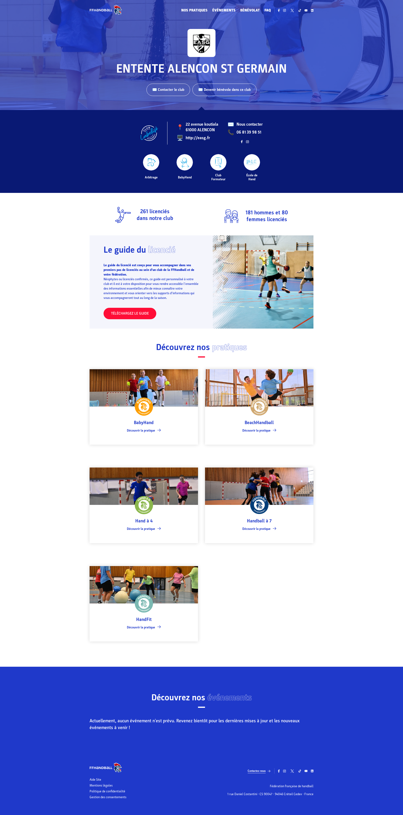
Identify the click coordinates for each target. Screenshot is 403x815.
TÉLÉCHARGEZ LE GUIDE (130, 313)
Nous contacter (249, 124)
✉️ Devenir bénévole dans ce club (224, 89)
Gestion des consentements (108, 797)
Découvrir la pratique (141, 430)
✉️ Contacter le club (168, 89)
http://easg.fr (198, 137)
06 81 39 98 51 (248, 132)
